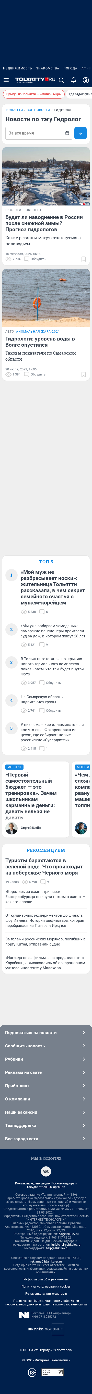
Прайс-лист (17, 1085)
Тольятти (14, 110)
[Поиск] (61, 80)
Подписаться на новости (31, 1032)
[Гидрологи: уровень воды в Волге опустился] (46, 298)
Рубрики (14, 1059)
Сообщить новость (25, 1045)
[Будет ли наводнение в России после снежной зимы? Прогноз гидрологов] (46, 176)
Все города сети (21, 1138)
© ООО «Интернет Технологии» (46, 1360)
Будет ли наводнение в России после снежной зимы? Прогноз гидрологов (44, 223)
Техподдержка (20, 1125)
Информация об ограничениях (46, 1279)
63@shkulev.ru (69, 1234)
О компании (17, 1098)
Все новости (38, 110)
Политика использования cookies (46, 1286)
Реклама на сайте (23, 1072)
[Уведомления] (73, 80)
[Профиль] (86, 80)
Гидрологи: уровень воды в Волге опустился (40, 342)
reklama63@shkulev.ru (46, 1261)
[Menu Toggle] (6, 80)
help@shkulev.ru (57, 1248)
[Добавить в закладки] (83, 259)
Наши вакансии (21, 1112)
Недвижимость (17, 68)
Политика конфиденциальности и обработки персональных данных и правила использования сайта (46, 1302)
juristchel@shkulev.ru (65, 1244)
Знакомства (47, 68)
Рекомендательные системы (46, 1293)
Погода (70, 68)
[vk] (46, 1171)
